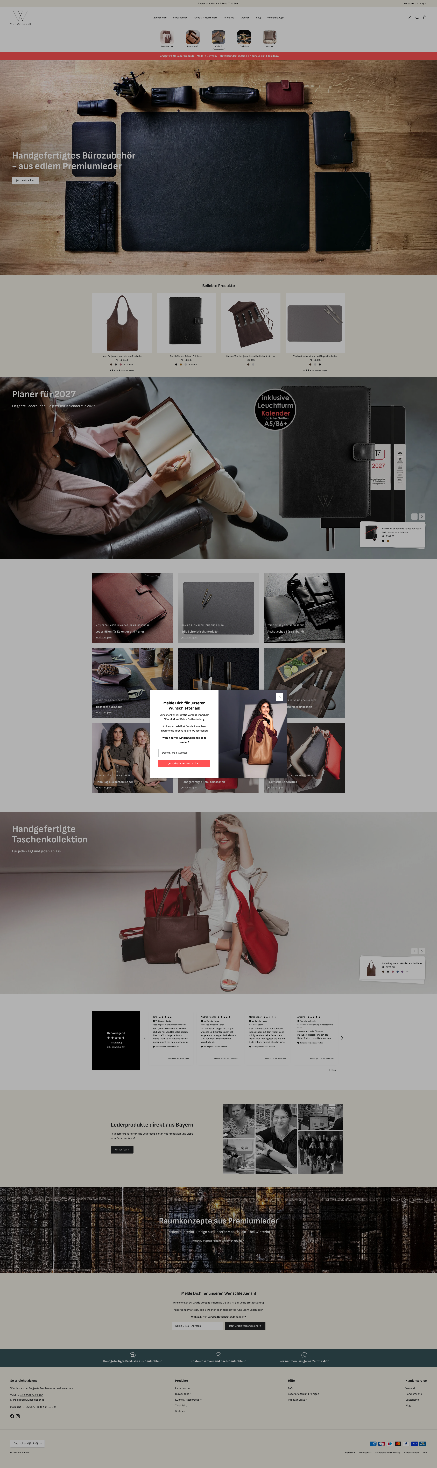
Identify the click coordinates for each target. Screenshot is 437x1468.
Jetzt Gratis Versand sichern (184, 763)
